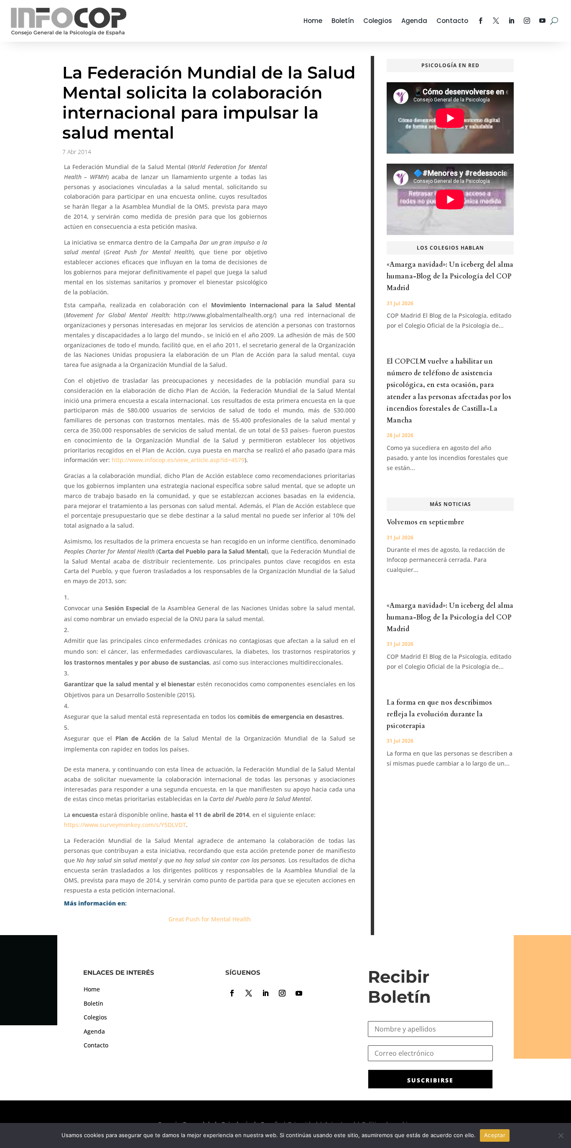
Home (312, 20)
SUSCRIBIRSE (430, 1080)
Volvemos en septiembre (425, 522)
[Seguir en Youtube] (299, 993)
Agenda (414, 20)
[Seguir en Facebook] (232, 993)
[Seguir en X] (248, 993)
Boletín (342, 20)
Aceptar (494, 1135)
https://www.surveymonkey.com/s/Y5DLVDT (125, 825)
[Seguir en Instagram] (282, 993)
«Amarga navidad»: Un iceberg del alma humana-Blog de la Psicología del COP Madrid (450, 276)
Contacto (452, 20)
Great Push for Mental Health (209, 919)
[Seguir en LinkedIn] (265, 993)
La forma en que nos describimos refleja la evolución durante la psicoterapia (439, 714)
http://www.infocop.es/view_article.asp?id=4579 (178, 460)
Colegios (377, 20)
